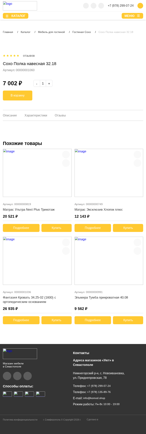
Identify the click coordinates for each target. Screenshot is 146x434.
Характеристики (36, 115)
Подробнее (21, 227)
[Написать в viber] (86, 6)
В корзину (18, 95)
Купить (56, 227)
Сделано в (93, 419)
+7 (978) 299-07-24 (121, 5)
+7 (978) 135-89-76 (98, 391)
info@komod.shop (94, 398)
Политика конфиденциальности (20, 419)
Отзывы (60, 115)
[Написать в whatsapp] (101, 6)
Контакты (81, 353)
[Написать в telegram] (93, 6)
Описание (10, 115)
